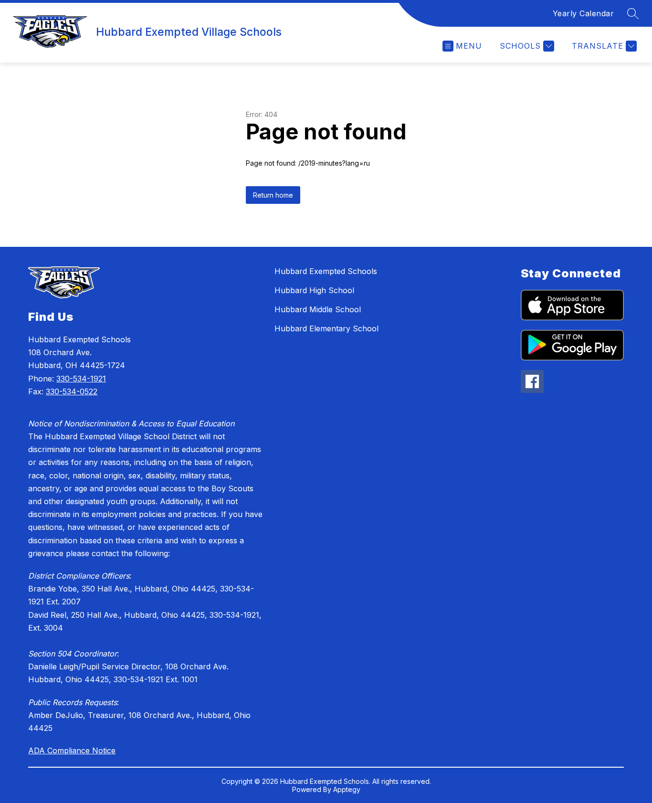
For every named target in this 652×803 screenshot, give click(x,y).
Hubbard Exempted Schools (325, 271)
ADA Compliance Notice (72, 750)
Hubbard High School (314, 290)
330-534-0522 (71, 391)
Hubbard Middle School (317, 309)
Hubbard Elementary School (326, 328)
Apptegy (346, 789)
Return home (273, 195)
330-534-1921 (81, 378)
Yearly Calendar (583, 13)
